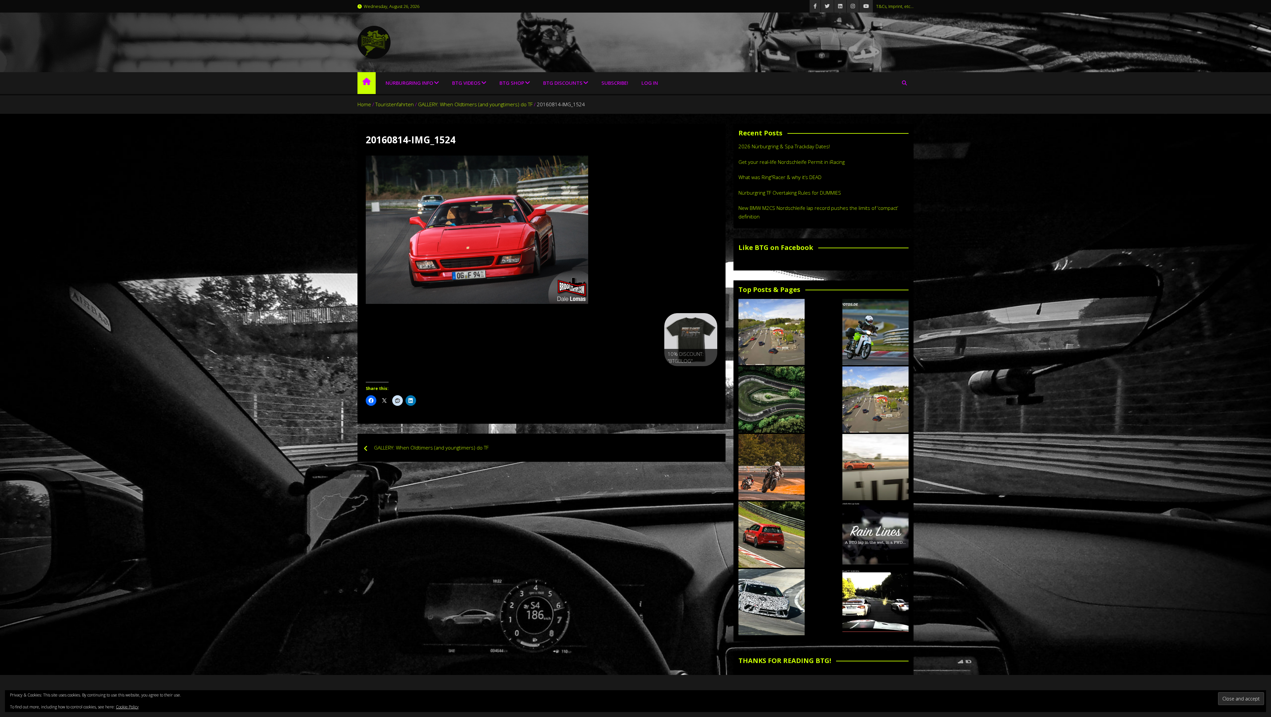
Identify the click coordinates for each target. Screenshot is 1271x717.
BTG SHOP (511, 82)
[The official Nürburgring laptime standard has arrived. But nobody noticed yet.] (875, 467)
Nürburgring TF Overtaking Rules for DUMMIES (789, 192)
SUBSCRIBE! (614, 82)
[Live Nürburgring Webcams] (771, 332)
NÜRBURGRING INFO (409, 82)
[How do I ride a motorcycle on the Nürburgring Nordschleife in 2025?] (771, 467)
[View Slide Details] (690, 339)
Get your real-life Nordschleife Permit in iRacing (791, 162)
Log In (649, 82)
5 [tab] (706, 373)
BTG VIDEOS (466, 82)
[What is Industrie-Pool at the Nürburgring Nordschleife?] (771, 602)
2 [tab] (683, 373)
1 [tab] (676, 373)
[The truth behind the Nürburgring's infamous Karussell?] (771, 399)
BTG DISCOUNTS (563, 82)
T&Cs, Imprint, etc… (895, 6)
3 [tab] (691, 373)
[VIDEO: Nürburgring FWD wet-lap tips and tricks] (875, 535)
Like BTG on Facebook (775, 247)
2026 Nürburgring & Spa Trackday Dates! (784, 146)
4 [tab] (698, 373)
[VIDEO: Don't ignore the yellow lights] (875, 602)
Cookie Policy (127, 707)
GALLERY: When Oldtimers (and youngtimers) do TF (431, 447)
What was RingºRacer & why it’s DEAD (780, 177)
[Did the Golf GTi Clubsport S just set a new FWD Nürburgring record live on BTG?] (771, 535)
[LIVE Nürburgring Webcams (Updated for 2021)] (875, 399)
